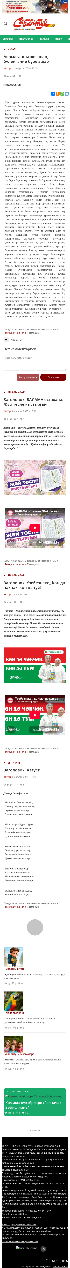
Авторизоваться (28, 377)
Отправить (53, 377)
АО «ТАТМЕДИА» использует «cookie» (23, 1227)
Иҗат (58, 39)
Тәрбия (44, 39)
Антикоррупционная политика (19, 1224)
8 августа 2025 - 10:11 (24, 411)
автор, (8, 68)
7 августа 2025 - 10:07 (24, 594)
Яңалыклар (26, 39)
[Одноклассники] (58, 94)
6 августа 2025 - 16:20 (24, 776)
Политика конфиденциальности (20, 1241)
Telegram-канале (15, 332)
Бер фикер (14, 762)
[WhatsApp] (62, 94)
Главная (35, 1130)
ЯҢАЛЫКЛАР (16, 392)
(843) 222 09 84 (60, 1266)
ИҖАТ (11, 49)
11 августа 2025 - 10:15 (25, 68)
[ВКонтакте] (53, 94)
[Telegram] (67, 94)
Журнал (8, 39)
